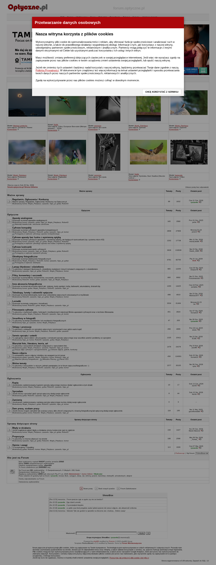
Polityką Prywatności (47, 70)
